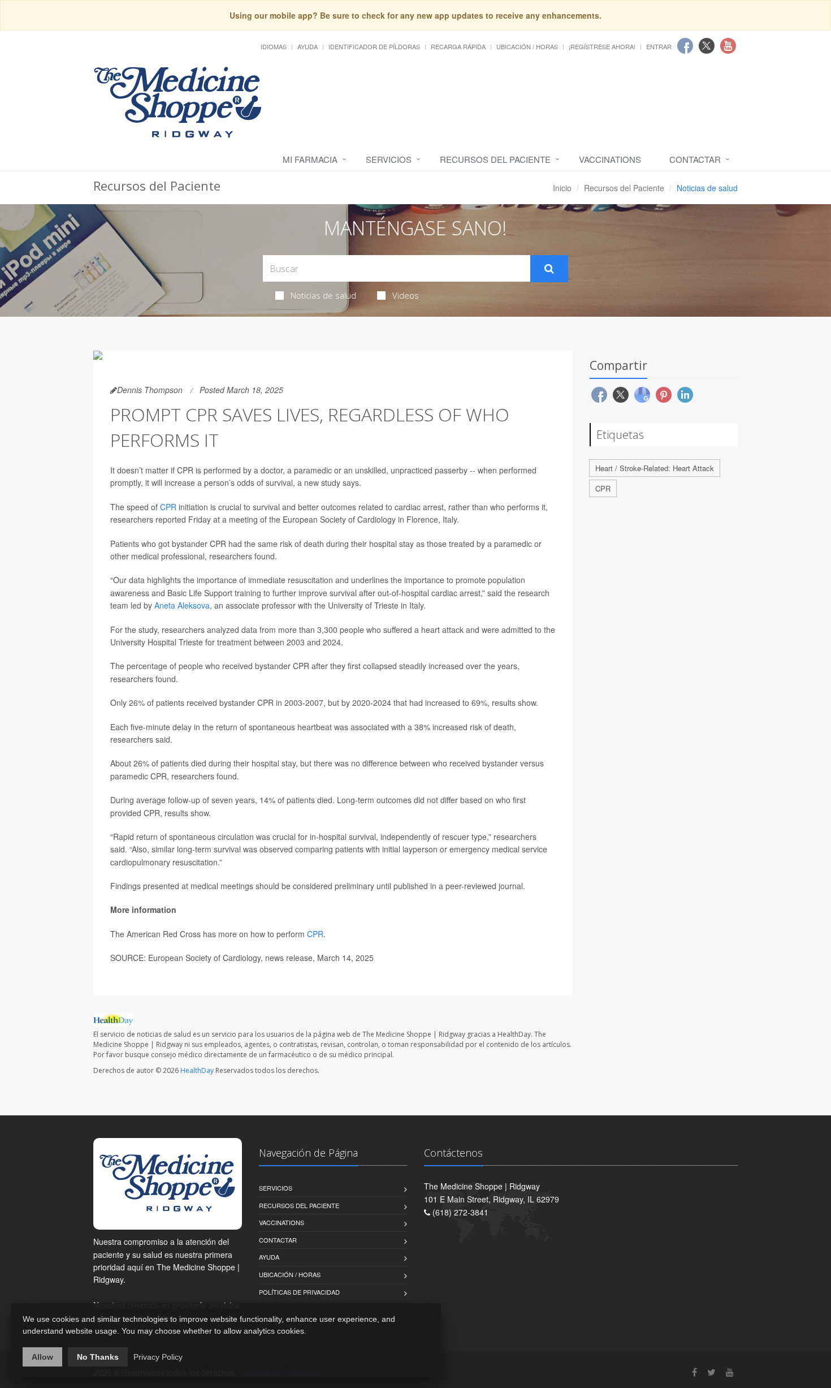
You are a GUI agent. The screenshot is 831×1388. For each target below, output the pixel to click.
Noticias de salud (323, 295)
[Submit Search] (549, 268)
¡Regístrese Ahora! (602, 46)
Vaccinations (610, 159)
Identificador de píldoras (374, 46)
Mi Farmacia (310, 159)
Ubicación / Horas (527, 46)
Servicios (389, 159)
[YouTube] (730, 1371)
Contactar (695, 159)
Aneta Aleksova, (183, 605)
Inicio (562, 187)
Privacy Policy (158, 1356)
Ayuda (307, 46)
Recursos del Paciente (495, 159)
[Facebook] (694, 1371)
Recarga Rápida (458, 46)
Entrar (659, 46)
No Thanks (98, 1356)
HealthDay (197, 1070)
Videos (405, 295)
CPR (168, 506)
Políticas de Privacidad (299, 1291)
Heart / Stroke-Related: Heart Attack (654, 468)
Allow (42, 1356)
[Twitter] (711, 1371)
